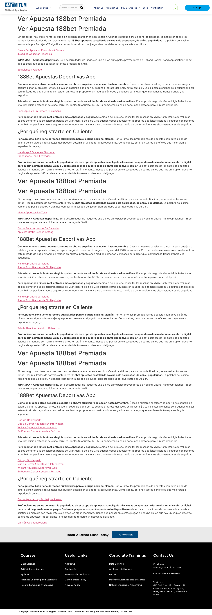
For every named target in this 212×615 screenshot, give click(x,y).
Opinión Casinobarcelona (32, 522)
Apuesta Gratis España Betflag (35, 231)
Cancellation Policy (75, 579)
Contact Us (112, 7)
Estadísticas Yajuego (30, 69)
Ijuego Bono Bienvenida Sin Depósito (39, 267)
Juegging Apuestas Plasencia (35, 53)
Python (25, 574)
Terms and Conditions (77, 574)
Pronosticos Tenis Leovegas (34, 156)
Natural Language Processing (37, 585)
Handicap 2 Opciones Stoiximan (36, 152)
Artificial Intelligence (32, 569)
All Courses (42, 7)
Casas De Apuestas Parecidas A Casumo (41, 50)
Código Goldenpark (29, 420)
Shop (145, 7)
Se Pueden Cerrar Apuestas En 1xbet (39, 431)
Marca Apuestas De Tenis (32, 212)
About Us (98, 7)
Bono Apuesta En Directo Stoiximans (39, 111)
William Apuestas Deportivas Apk (37, 427)
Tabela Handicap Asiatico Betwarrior (39, 328)
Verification (157, 7)
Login (198, 8)
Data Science (28, 563)
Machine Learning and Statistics (39, 579)
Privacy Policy (72, 585)
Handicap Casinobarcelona (33, 263)
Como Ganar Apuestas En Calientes (38, 228)
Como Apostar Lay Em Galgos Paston (40, 499)
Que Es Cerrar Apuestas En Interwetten (40, 423)
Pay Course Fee (129, 7)
